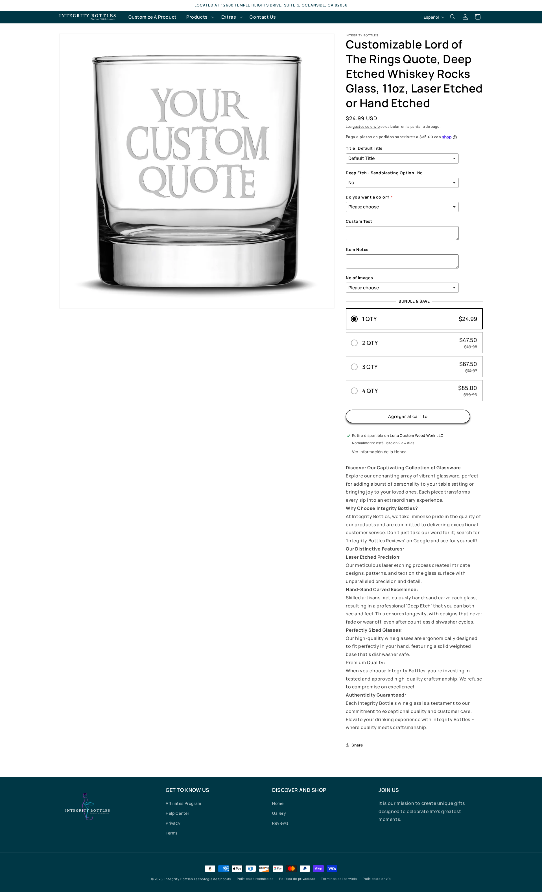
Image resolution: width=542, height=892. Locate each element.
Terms (172, 833)
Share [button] (357, 745)
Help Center (177, 813)
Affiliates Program (183, 803)
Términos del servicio (339, 878)
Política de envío (377, 878)
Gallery (279, 813)
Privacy (173, 823)
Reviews (280, 823)
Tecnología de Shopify (212, 879)
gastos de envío (366, 126)
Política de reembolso (255, 878)
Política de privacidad (297, 878)
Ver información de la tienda (379, 451)
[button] (199, 17)
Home (277, 803)
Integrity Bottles (179, 879)
